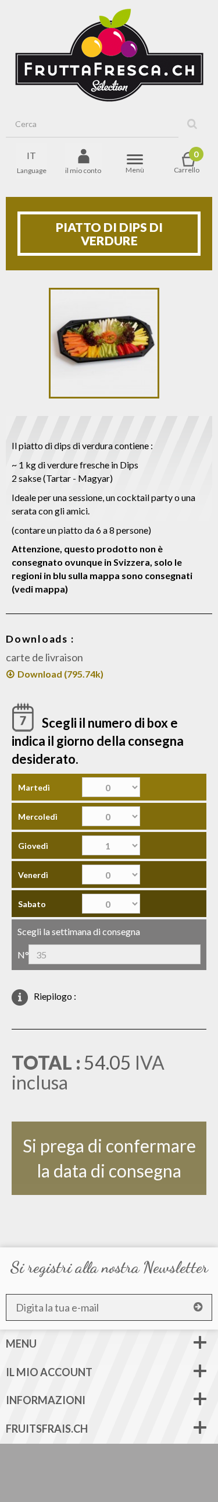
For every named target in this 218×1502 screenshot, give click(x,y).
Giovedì (33, 846)
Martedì (34, 787)
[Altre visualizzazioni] (40, 345)
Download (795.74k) (60, 673)
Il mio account (49, 1372)
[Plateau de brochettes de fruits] (104, 343)
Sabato (32, 904)
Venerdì (33, 875)
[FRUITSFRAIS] (109, 55)
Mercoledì (38, 816)
